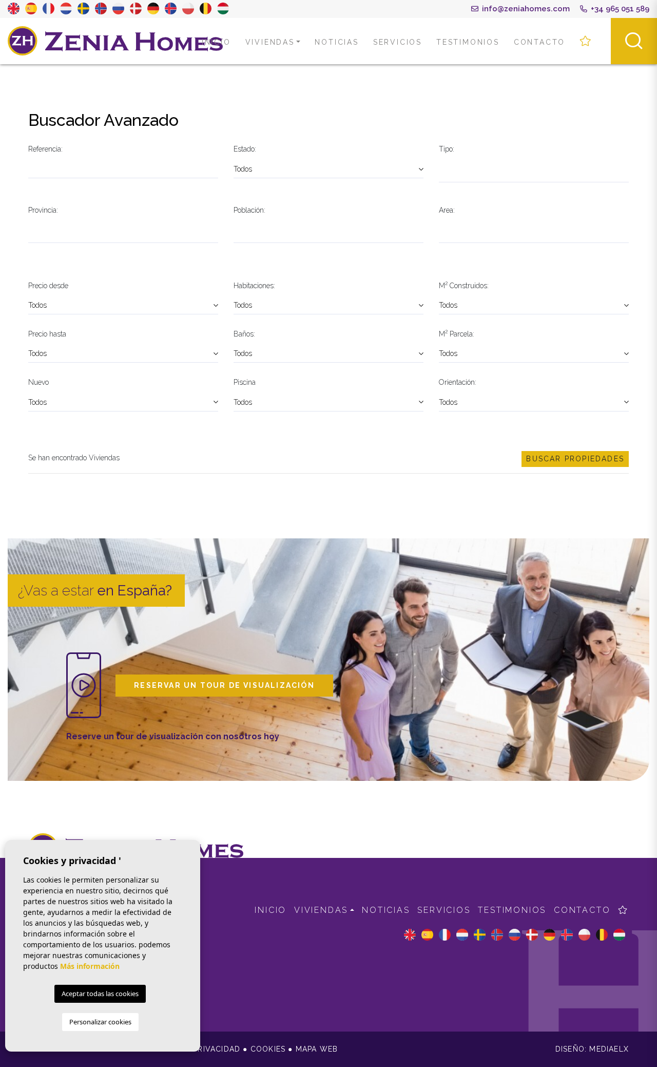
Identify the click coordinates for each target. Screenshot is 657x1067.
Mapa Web (317, 1049)
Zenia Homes (115, 41)
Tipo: (446, 149)
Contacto (539, 42)
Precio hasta (47, 334)
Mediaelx (609, 1049)
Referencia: (45, 149)
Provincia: (43, 210)
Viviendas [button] (270, 42)
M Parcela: (456, 333)
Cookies (267, 1049)
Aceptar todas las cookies (100, 993)
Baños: (244, 334)
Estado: (245, 149)
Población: (249, 210)
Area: (447, 210)
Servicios (397, 42)
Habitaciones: (254, 286)
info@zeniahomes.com (525, 8)
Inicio (216, 42)
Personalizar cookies (100, 1021)
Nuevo (38, 382)
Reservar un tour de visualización (224, 685)
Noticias (336, 42)
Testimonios (467, 42)
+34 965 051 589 (619, 8)
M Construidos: (464, 284)
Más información (90, 966)
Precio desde (48, 286)
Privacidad (216, 1049)
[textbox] (442, 170)
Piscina (245, 382)
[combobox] (534, 171)
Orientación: (457, 382)
